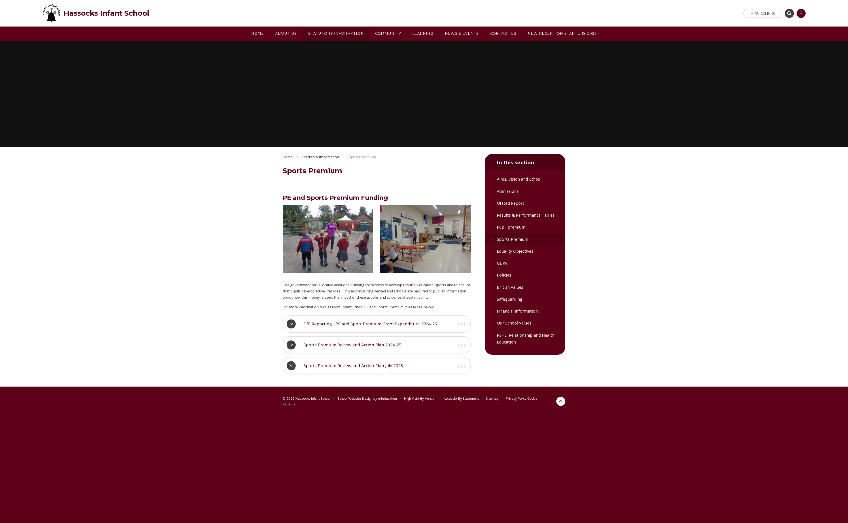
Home (288, 157)
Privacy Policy (516, 398)
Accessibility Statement (461, 398)
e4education (387, 398)
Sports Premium (362, 157)
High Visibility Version (420, 398)
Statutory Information (320, 157)
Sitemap (492, 398)
